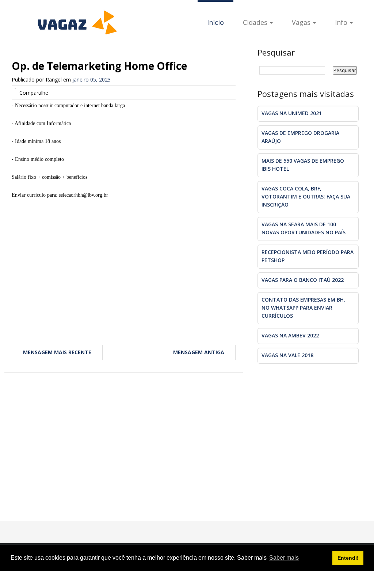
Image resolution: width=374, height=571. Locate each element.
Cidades (256, 22)
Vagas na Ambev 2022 (290, 335)
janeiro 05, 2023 (91, 79)
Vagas (302, 22)
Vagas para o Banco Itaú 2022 (303, 279)
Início (215, 22)
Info (342, 22)
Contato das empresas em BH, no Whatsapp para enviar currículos (303, 307)
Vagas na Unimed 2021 (292, 113)
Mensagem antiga (198, 352)
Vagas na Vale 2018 (287, 355)
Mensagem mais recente (57, 352)
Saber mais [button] (284, 558)
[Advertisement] (124, 266)
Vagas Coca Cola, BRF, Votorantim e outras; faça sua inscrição (306, 196)
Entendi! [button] (348, 558)
